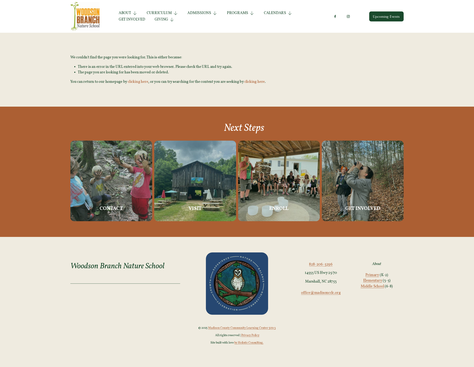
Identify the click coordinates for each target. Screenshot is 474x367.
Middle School (372, 286)
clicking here (138, 81)
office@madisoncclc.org (321, 292)
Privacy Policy (250, 335)
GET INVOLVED (132, 19)
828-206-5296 (321, 264)
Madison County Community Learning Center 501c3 (242, 328)
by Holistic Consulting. (248, 343)
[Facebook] (335, 16)
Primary (372, 275)
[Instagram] (348, 16)
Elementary (372, 280)
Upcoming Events (386, 16)
